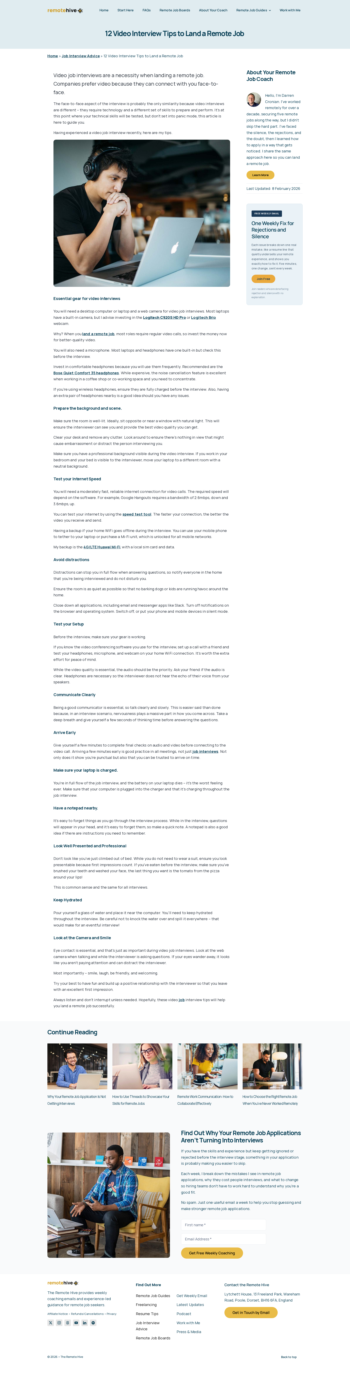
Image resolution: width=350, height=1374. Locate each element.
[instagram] (59, 1323)
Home (52, 55)
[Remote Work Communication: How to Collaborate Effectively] (207, 1045)
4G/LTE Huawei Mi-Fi (101, 546)
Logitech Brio (203, 317)
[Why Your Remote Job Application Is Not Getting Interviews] (77, 1045)
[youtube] (76, 1323)
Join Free (263, 279)
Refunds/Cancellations (87, 1314)
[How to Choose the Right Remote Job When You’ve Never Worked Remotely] (273, 1045)
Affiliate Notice (57, 1314)
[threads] (67, 1323)
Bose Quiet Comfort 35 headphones (86, 372)
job (182, 999)
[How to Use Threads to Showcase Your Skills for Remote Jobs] (142, 1045)
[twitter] (50, 1323)
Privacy (111, 1314)
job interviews (205, 751)
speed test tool (137, 514)
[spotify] (93, 1323)
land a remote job (98, 333)
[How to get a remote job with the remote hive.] (108, 1134)
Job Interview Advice (81, 55)
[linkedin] (84, 1323)
